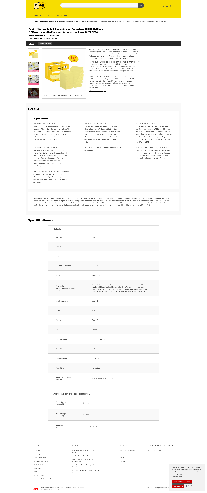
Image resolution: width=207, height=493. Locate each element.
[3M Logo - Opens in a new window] (40, 5)
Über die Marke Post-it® (127, 450)
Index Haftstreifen (39, 464)
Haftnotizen (37, 450)
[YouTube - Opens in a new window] (160, 450)
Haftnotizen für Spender (41, 461)
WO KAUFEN (62, 15)
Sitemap (122, 461)
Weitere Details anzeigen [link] (97, 91)
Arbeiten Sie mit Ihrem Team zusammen (85, 456)
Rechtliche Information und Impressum (52, 487)
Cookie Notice (177, 477)
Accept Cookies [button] (178, 486)
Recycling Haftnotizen (40, 454)
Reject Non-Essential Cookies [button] (182, 481)
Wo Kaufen (123, 454)
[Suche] (141, 5)
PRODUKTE (38, 15)
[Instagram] (148, 450)
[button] (192, 486)
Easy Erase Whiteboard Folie (42, 479)
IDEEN (50, 15)
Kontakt (122, 457)
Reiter (35, 472)
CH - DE (165, 6)
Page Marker (37, 468)
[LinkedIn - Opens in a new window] (154, 450)
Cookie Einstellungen (78, 487)
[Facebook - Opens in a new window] (166, 450)
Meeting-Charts (38, 475)
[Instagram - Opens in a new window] (172, 450)
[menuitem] (31, 43)
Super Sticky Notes (39, 457)
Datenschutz (67, 487)
